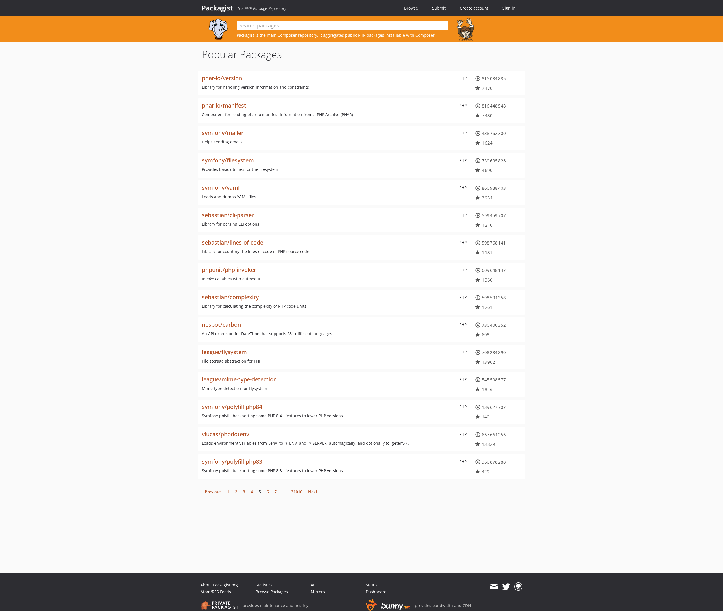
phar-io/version (222, 78)
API (314, 585)
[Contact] (494, 587)
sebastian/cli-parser (228, 215)
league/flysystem (224, 352)
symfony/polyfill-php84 (232, 407)
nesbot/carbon (221, 324)
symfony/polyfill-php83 (232, 461)
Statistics (264, 585)
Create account (474, 8)
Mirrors (318, 591)
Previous (213, 491)
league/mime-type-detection (239, 379)
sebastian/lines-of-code (232, 242)
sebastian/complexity (230, 297)
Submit (439, 8)
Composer (287, 35)
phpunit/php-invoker (229, 270)
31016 (296, 491)
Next (312, 491)
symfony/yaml (220, 187)
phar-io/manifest (224, 105)
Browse (411, 8)
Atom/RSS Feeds (216, 591)
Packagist (217, 7)
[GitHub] (518, 587)
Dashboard (376, 591)
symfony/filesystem (228, 160)
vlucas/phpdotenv (225, 434)
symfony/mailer (222, 133)
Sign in (508, 8)
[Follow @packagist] (506, 587)
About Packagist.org (219, 585)
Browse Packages (272, 591)
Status (372, 585)
